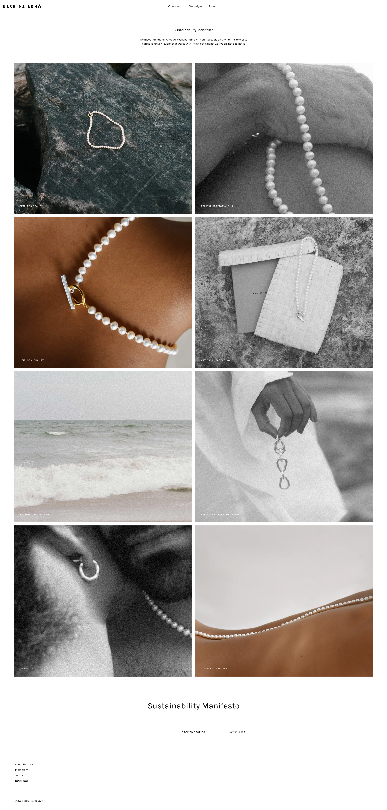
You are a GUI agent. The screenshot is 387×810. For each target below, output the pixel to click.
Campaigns (195, 6)
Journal (19, 775)
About (212, 6)
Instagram (21, 769)
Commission (175, 6)
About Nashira (24, 764)
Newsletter (21, 780)
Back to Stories (193, 732)
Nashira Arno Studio (34, 800)
